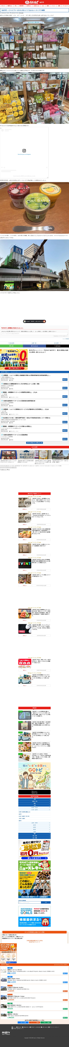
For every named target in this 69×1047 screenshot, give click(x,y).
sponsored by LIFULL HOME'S (60, 964)
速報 (59, 5)
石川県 (21, 13)
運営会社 (19, 1027)
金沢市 (42, 2)
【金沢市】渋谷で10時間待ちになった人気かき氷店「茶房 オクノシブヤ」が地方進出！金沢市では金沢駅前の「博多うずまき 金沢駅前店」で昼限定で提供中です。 (41, 612)
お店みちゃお (36, 5)
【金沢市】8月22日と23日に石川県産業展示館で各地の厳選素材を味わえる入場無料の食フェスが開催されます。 (41, 561)
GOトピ (3, 5)
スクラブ (2, 467)
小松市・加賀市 (22, 818)
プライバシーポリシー (54, 1027)
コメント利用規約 (66, 338)
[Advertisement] (34, 482)
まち (43, 5)
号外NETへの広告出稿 (35, 1027)
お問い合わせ (45, 1027)
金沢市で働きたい (5, 372)
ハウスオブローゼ (8, 467)
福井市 (20, 820)
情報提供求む (26, 1027)
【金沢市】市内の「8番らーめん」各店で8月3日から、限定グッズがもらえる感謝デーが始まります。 (41, 661)
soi (9, 469)
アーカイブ (65, 5)
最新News (10, 5)
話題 (48, 5)
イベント (53, 5)
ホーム (14, 1027)
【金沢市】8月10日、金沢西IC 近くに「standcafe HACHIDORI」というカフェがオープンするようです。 (41, 515)
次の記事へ (56, 343)
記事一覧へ (34, 343)
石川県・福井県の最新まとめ (24, 811)
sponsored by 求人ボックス (16, 372)
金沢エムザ (14, 467)
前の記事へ (12, 343)
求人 (16, 5)
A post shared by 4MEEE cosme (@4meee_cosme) (24, 176)
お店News (28, 5)
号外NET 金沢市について (18, 1028)
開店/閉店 (22, 5)
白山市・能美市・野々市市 (24, 816)
